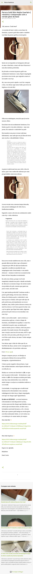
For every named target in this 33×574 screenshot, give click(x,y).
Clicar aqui (9, 352)
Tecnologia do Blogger (17, 571)
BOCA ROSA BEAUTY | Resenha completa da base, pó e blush (16, 527)
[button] (3, 22)
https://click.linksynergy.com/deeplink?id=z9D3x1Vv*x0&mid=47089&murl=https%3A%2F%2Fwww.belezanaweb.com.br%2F (16, 426)
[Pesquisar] (31, 2)
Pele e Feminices (9, 2)
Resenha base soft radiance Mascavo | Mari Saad (13, 502)
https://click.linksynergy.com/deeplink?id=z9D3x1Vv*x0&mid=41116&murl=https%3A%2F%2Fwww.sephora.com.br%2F (16, 442)
